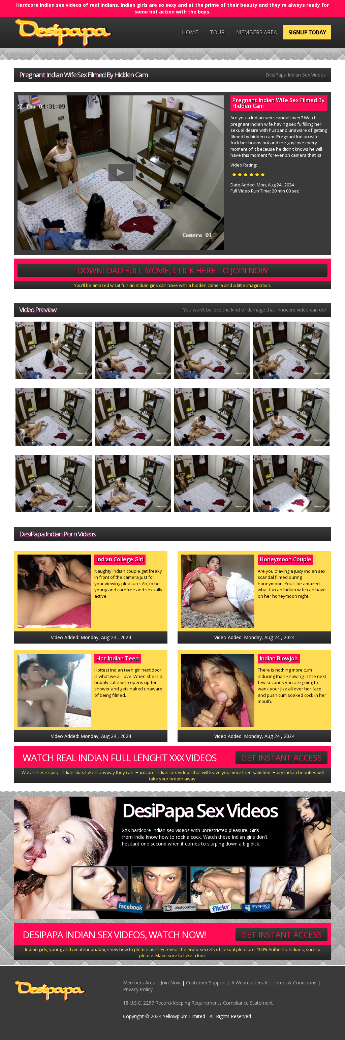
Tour (217, 32)
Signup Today (307, 32)
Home (190, 32)
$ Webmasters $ (249, 982)
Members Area (256, 32)
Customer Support (206, 982)
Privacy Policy (138, 989)
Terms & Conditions (294, 982)
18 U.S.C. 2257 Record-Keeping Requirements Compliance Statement (198, 1003)
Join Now (171, 982)
